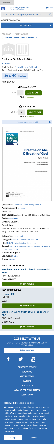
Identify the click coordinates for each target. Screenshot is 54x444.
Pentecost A (15, 239)
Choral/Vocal (18, 236)
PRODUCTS (7, 34)
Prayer (4, 249)
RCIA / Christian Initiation (16, 243)
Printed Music (21, 34)
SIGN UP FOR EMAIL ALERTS (27, 390)
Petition (22, 246)
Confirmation (31, 243)
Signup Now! (27, 350)
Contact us (27, 385)
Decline (33, 437)
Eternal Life (14, 246)
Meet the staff (27, 376)
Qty (14, 92)
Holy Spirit (29, 246)
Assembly (18, 205)
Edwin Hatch (21, 67)
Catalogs (6, 2)
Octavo (12, 259)
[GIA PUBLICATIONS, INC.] (3, 7)
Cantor (25, 205)
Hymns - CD (8, 294)
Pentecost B (25, 239)
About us (27, 372)
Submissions (27, 394)
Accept (13, 437)
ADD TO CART (33, 93)
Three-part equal (34, 205)
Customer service (27, 367)
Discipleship (45, 246)
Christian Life (13, 249)
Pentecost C (35, 239)
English (15, 256)
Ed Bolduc (7, 63)
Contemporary (13, 218)
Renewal (37, 246)
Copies (14, 111)
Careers (27, 381)
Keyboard (21, 208)
